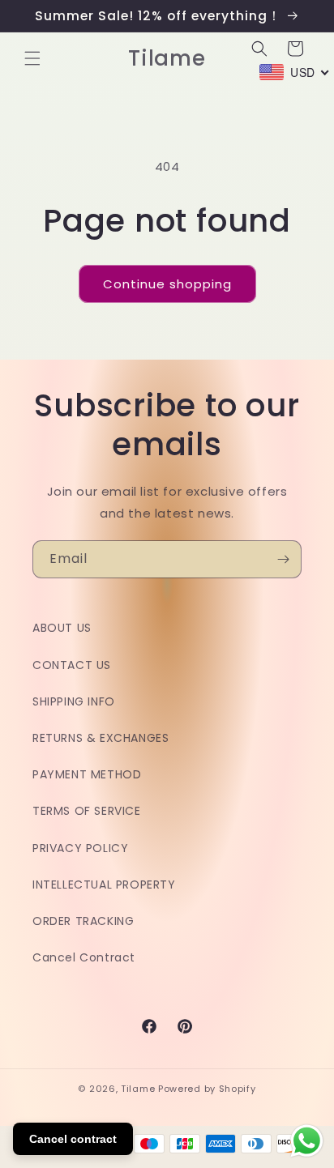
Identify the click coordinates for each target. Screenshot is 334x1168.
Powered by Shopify (207, 1088)
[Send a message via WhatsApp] (307, 1141)
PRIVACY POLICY (80, 848)
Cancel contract (73, 1138)
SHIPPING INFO (73, 701)
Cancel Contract (83, 957)
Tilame (138, 1088)
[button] (32, 58)
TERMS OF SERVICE (86, 811)
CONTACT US (71, 665)
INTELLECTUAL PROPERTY (104, 884)
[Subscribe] (283, 559)
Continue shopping (167, 283)
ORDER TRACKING (83, 921)
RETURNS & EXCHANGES (100, 738)
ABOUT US (62, 628)
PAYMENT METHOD (86, 774)
